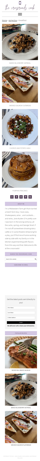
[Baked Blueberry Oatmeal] (21, 390)
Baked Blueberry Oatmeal (20, 63)
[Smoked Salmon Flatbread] (21, 427)
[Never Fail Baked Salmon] (21, 352)
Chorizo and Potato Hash (20, 148)
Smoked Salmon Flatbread (20, 105)
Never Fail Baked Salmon (21, 370)
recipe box (13, 20)
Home (4, 20)
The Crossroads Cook (20, 5)
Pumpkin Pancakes (20, 191)
